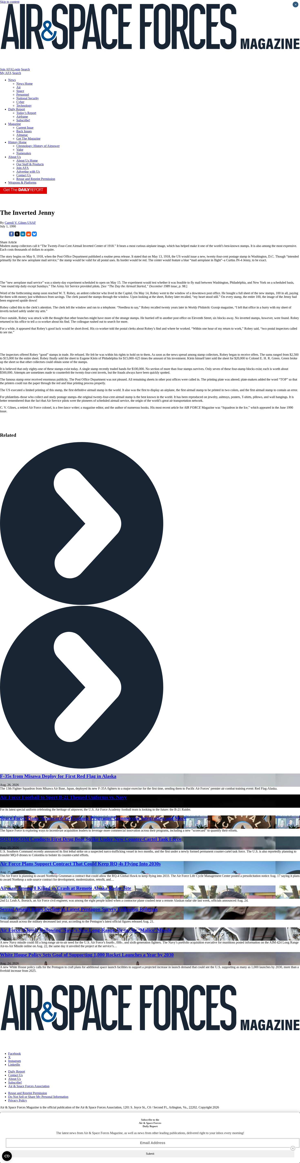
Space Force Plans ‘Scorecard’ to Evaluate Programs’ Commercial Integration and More (93, 818)
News (12, 80)
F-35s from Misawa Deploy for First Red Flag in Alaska (58, 776)
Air (18, 87)
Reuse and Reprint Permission (35, 179)
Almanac (22, 135)
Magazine (14, 124)
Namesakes (23, 153)
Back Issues (24, 131)
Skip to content (9, 1)
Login (16, 69)
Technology (24, 105)
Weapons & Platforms (22, 182)
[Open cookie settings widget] (7, 1156)
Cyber (20, 102)
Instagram (14, 1061)
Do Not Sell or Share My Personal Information (38, 1096)
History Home (17, 142)
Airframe (22, 116)
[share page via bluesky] (34, 235)
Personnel (22, 94)
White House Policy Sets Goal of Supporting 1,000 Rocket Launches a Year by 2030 (87, 954)
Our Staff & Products (30, 164)
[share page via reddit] (28, 235)
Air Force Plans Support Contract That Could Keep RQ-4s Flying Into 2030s (80, 863)
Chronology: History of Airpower (38, 146)
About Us (14, 157)
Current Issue (24, 127)
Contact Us (23, 175)
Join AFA (6, 69)
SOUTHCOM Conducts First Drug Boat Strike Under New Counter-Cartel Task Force (90, 839)
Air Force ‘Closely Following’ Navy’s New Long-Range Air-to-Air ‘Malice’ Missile (86, 930)
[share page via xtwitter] (17, 235)
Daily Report (16, 109)
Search (25, 69)
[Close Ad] (293, 1148)
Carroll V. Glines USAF (20, 222)
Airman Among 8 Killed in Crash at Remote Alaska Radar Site (65, 888)
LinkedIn (14, 1064)
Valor (19, 149)
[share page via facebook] (11, 235)
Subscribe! (23, 120)
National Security (27, 98)
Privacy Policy (17, 1100)
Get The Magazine (28, 138)
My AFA (5, 73)
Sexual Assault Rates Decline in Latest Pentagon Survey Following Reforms (79, 909)
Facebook (14, 1053)
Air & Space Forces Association (28, 1086)
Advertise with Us (28, 171)
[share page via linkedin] (22, 235)
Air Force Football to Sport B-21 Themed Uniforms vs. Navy (63, 797)
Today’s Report (26, 113)
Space (20, 91)
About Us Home (27, 160)
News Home (24, 83)
